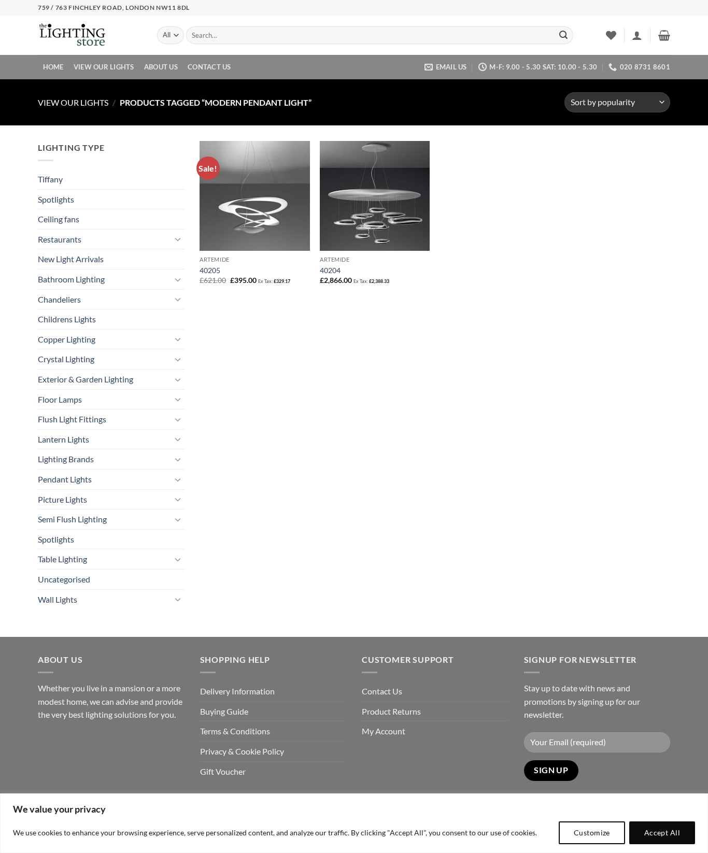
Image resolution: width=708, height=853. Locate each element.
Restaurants (59, 239)
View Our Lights (104, 67)
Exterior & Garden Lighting (85, 379)
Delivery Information (237, 691)
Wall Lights (57, 599)
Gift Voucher (223, 771)
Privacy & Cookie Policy (242, 751)
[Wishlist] (611, 35)
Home (53, 67)
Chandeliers (59, 299)
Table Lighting (62, 559)
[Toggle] (178, 239)
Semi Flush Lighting (72, 519)
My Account (383, 731)
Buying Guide (224, 711)
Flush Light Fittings (72, 419)
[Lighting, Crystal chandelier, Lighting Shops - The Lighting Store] (89, 35)
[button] (637, 35)
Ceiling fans (58, 219)
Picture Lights (62, 499)
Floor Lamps (60, 399)
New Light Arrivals (71, 259)
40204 (330, 270)
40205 (210, 270)
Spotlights (56, 199)
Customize (592, 832)
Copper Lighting (66, 339)
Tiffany (50, 179)
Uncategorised (64, 579)
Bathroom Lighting (71, 279)
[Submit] (563, 35)
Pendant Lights (65, 479)
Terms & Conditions (235, 731)
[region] (354, 823)
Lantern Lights (63, 439)
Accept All (662, 832)
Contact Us (209, 67)
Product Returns (391, 711)
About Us (161, 67)
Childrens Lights (67, 319)
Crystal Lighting (66, 359)
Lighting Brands (66, 459)
